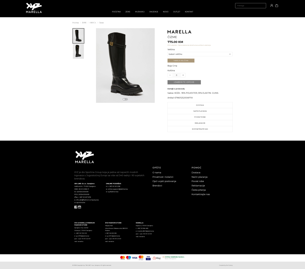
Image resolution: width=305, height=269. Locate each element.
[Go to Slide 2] (126, 99)
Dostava (200, 105)
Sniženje (153, 12)
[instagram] (79, 207)
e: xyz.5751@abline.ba (81, 236)
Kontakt (189, 12)
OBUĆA (93, 23)
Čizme (101, 23)
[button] (78, 36)
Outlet (176, 12)
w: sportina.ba (79, 202)
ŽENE (127, 12)
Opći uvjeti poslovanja (164, 181)
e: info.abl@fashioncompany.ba (86, 200)
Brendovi (157, 185)
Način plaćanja (200, 111)
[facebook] (75, 207)
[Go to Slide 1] (124, 99)
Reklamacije (200, 123)
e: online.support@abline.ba (117, 189)
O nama (156, 172)
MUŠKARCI (140, 12)
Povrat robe (200, 117)
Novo (165, 12)
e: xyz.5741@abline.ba (112, 236)
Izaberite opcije (184, 82)
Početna (116, 12)
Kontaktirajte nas (200, 129)
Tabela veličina (180, 60)
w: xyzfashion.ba (112, 192)
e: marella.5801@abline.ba (145, 231)
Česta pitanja (199, 190)
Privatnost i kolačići (162, 177)
